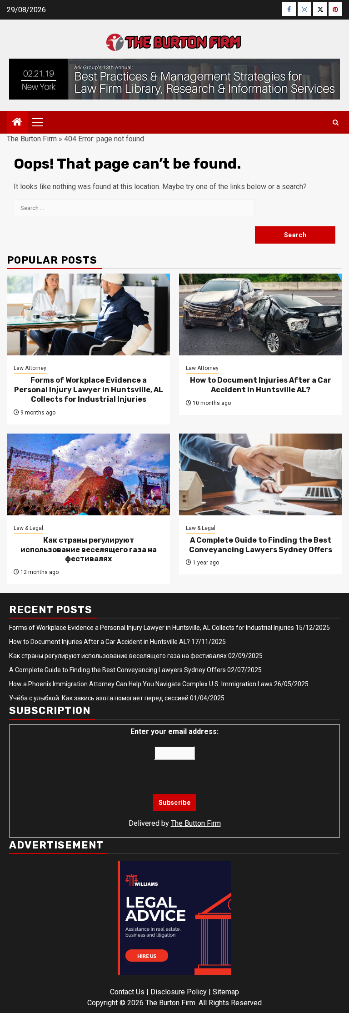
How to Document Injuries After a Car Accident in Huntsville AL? (260, 385)
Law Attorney (30, 368)
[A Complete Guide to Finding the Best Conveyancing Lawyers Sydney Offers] (260, 474)
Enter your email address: (174, 731)
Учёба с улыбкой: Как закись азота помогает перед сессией (99, 698)
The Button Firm (196, 823)
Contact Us (127, 992)
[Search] (335, 122)
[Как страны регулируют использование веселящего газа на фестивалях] (88, 474)
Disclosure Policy (178, 992)
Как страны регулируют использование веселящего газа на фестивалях (88, 550)
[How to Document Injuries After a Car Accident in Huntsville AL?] (260, 314)
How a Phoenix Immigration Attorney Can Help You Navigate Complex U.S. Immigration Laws (141, 684)
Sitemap (226, 992)
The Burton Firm (32, 139)
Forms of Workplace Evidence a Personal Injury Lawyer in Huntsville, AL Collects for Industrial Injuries (88, 390)
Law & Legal (28, 528)
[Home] (17, 122)
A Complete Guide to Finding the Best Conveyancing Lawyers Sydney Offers (260, 545)
